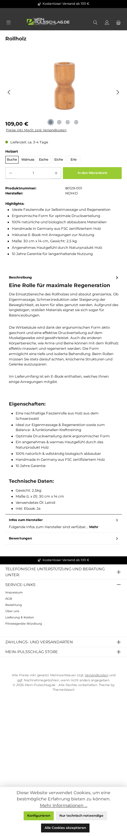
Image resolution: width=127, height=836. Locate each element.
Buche (12, 160)
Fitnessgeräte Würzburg (23, 624)
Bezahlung (13, 605)
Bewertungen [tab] (20, 538)
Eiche (58, 160)
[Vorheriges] (9, 92)
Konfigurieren (38, 816)
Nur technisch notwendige (81, 816)
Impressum (14, 592)
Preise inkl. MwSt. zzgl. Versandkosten (36, 130)
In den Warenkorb (92, 173)
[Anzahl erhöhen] (56, 173)
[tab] (63, 393)
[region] (63, 92)
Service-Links (20, 584)
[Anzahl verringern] (10, 173)
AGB (8, 599)
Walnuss (27, 160)
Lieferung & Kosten (19, 617)
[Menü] (8, 23)
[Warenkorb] (118, 23)
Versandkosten (96, 675)
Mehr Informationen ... (63, 805)
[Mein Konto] (107, 23)
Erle (74, 160)
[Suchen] (95, 23)
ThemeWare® (64, 690)
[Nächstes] (118, 92)
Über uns (12, 611)
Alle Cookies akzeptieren (65, 828)
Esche (43, 160)
